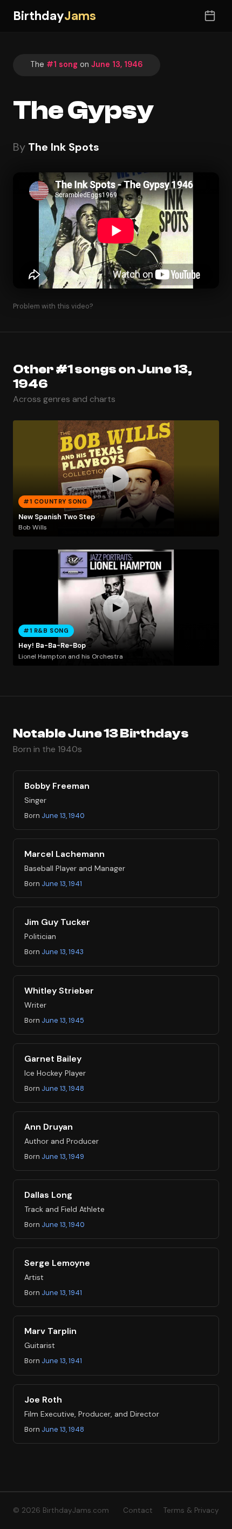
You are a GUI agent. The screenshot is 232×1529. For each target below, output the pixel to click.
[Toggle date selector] (209, 15)
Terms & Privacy (191, 1510)
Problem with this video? (53, 306)
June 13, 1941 (62, 883)
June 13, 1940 (63, 815)
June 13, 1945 (63, 1020)
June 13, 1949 (63, 1156)
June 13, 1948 (63, 1088)
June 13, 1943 (63, 951)
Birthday (54, 16)
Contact (138, 1510)
